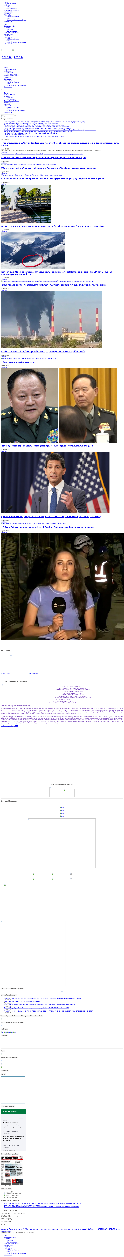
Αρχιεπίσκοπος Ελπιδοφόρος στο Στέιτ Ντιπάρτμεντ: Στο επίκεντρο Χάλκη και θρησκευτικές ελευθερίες (51, 516)
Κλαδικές (10, 7)
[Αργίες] (61, 876)
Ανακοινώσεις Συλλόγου (11, 10)
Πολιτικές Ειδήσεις (107, 1228)
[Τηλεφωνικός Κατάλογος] (61, 881)
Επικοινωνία (8, 21)
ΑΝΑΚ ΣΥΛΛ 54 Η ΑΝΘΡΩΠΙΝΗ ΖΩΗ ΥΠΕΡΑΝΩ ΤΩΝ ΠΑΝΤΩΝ (22, 1001)
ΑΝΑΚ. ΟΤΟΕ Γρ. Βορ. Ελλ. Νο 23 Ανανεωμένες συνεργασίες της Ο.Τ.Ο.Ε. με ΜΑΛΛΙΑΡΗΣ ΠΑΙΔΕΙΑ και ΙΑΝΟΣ (36, 1008)
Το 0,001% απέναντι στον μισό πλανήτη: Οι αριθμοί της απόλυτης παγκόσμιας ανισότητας (31, 123)
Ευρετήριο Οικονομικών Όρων (16, 20)
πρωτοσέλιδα (9, 1185)
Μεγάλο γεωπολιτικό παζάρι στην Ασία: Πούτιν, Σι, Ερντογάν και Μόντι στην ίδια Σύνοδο (31, 133)
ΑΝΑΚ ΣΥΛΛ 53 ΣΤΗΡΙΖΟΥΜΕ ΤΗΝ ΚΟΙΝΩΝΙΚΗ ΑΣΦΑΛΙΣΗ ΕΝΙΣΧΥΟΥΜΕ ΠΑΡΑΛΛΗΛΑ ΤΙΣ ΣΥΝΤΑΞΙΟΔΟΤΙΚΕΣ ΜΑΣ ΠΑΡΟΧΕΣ (41, 1004)
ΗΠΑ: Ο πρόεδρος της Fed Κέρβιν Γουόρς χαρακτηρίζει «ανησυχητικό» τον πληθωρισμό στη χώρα (34, 136)
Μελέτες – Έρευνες (13, 16)
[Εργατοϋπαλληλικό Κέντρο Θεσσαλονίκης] (11, 1032)
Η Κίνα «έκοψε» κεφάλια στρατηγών (15, 134)
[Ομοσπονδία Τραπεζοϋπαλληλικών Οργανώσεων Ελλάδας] (2, 1032)
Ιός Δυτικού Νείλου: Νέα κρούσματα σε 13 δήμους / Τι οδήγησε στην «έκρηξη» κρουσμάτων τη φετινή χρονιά (37, 126)
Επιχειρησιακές (12, 8)
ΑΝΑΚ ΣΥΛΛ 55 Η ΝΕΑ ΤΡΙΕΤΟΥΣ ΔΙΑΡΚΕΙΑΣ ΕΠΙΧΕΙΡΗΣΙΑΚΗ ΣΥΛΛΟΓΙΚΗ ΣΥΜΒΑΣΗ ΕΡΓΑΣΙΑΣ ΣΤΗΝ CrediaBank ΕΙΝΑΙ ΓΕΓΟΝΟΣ (42, 998)
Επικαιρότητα (8, 12)
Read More (4, 152)
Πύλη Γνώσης (8, 15)
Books (9, 18)
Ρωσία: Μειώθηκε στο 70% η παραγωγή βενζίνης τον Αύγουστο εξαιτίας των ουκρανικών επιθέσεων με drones (38, 131)
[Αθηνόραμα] (42, 881)
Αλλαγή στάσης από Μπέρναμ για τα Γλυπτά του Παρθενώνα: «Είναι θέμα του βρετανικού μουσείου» (34, 125)
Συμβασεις (7, 5)
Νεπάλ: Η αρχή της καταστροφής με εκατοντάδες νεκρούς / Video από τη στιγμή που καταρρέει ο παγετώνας (37, 128)
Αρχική (6, 2)
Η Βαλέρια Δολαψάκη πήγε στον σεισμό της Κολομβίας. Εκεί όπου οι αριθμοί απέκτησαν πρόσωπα (47, 527)
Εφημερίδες (7, 13)
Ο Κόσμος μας (71, 1229)
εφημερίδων (15, 1185)
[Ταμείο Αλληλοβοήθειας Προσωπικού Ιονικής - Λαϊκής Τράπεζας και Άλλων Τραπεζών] (14, 1032)
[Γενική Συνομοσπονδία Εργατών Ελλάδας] (5, 1032)
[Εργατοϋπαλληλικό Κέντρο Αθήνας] (8, 1032)
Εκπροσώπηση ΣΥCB (10, 4)
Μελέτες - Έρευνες (59, 1229)
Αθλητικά (6, 1229)
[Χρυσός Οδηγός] (80, 881)
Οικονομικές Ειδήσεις (86, 1229)
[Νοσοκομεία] (80, 877)
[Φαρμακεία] (42, 876)
